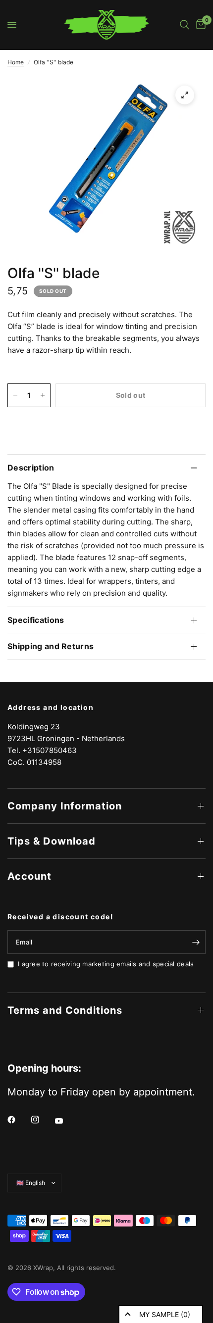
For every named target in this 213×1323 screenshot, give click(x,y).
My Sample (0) (164, 1314)
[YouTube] (66, 1121)
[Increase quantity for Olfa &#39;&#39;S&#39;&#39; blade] (42, 395)
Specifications (35, 620)
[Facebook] (18, 1120)
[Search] (184, 24)
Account (29, 876)
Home (15, 62)
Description (30, 467)
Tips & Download (51, 841)
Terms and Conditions (64, 1010)
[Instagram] (42, 1120)
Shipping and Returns (50, 646)
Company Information (64, 806)
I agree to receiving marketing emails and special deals (106, 964)
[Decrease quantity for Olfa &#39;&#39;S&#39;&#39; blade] (15, 395)
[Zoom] (184, 95)
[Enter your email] (196, 942)
